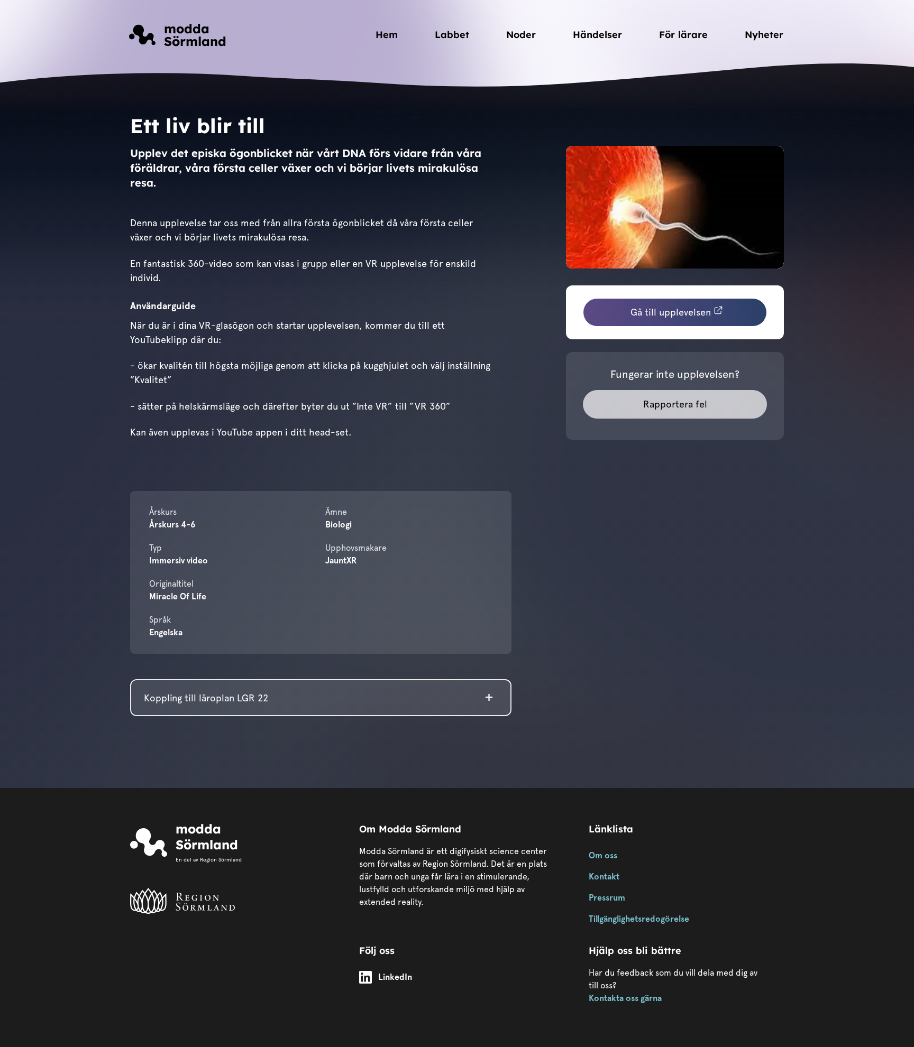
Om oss (603, 855)
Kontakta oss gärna (625, 998)
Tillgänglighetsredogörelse (639, 919)
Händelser (597, 35)
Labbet (452, 35)
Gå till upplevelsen (670, 312)
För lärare (683, 35)
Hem (387, 35)
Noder (521, 35)
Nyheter (764, 35)
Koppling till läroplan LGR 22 (206, 697)
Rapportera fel (675, 404)
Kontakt (604, 877)
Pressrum (607, 898)
